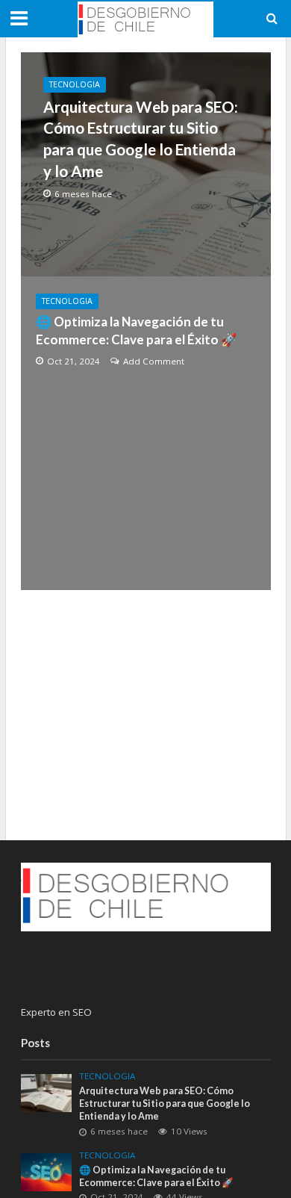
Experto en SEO (56, 1012)
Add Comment (153, 361)
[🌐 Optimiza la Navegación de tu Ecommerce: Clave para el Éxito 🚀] (46, 1171)
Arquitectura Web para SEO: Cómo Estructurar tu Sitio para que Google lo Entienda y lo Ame (140, 139)
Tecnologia (74, 84)
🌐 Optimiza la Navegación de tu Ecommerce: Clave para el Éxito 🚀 (136, 330)
